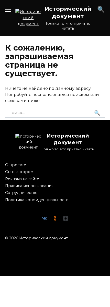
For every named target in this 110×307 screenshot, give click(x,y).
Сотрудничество (21, 192)
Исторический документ (68, 12)
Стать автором (19, 171)
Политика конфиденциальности (37, 200)
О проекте (15, 165)
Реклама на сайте (22, 179)
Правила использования (29, 185)
